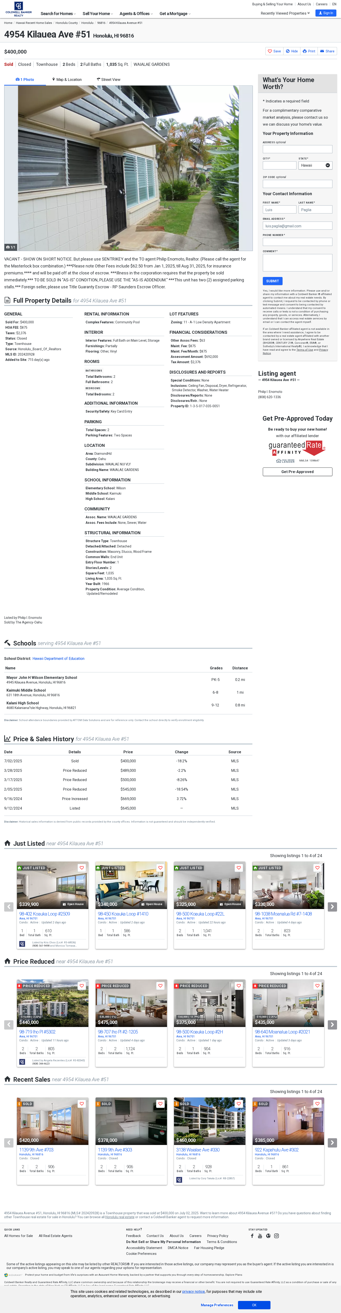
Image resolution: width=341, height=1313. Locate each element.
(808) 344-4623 (40, 1063)
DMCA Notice (178, 1248)
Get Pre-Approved (297, 472)
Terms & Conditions (222, 1242)
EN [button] (334, 4)
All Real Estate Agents (55, 1236)
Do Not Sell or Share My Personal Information (163, 1242)
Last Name (307, 202)
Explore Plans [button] (233, 1274)
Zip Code (274, 177)
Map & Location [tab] (68, 79)
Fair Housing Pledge (209, 1248)
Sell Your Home (96, 13)
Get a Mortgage (174, 13)
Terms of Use (304, 349)
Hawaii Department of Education (58, 658)
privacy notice (193, 1291)
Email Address (274, 218)
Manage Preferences (217, 1305)
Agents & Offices (135, 13)
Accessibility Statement (144, 1248)
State (303, 158)
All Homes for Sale (18, 1236)
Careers (322, 4)
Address (274, 142)
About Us (304, 4)
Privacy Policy (217, 1236)
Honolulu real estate (120, 1217)
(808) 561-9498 (40, 945)
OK (254, 1305)
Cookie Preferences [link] (141, 1254)
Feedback (133, 1236)
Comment (270, 251)
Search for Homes (57, 13)
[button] (325, 13)
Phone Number (274, 235)
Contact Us (155, 1236)
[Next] (332, 907)
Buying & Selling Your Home (272, 4)
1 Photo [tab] (26, 79)
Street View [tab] (110, 79)
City (266, 158)
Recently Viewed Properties (284, 13)
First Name (271, 202)
